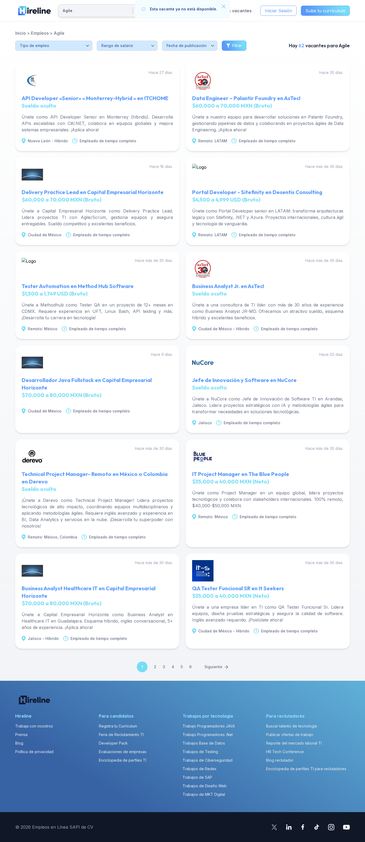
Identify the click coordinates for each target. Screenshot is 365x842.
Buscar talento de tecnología (291, 726)
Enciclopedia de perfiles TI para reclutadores (306, 768)
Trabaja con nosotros (34, 726)
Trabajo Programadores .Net (208, 734)
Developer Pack (113, 743)
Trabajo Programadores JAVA (209, 726)
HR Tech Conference (285, 751)
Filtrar (237, 45)
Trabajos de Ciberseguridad (207, 760)
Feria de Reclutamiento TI (121, 734)
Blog (19, 743)
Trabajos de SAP (197, 777)
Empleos (40, 33)
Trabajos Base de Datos (204, 743)
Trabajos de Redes (199, 768)
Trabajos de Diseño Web (205, 786)
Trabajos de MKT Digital (204, 794)
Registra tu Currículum (118, 726)
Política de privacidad (34, 751)
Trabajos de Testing (200, 751)
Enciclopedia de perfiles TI (122, 760)
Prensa (21, 734)
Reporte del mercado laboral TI (294, 743)
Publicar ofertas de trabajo (289, 734)
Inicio (20, 33)
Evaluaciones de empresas (122, 751)
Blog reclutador (279, 760)
